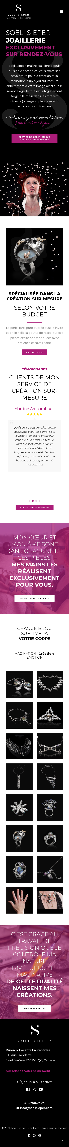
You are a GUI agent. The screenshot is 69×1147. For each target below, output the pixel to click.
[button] (29, 501)
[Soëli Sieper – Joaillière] (18, 11)
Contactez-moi (34, 352)
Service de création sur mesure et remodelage (35, 138)
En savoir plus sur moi (34, 598)
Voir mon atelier (34, 1008)
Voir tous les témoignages (34, 507)
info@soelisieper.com (36, 1108)
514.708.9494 (34, 1103)
